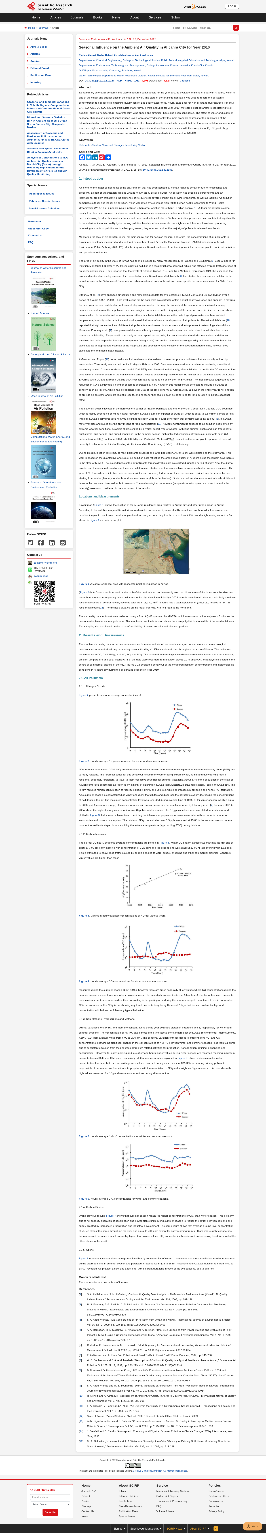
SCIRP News (174, 1528)
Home (36, 17)
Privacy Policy (216, 1511)
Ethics (122, 1491)
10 (228, 320)
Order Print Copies (167, 1496)
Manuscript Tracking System (172, 1491)
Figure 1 (99, 504)
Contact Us (35, 235)
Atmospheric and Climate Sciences (51, 354)
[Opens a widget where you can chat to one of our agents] (252, 1526)
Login (232, 6)
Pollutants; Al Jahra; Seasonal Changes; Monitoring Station (112, 145)
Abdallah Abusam (124, 55)
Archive (35, 61)
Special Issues (127, 1516)
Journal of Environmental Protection (99, 39)
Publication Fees (40, 75)
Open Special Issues (41, 193)
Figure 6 (182, 1058)
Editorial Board (39, 68)
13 (81, 1421)
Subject (85, 1496)
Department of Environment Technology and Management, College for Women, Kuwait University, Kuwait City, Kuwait (146, 65)
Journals (77, 17)
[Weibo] (63, 542)
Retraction (214, 1506)
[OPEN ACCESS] (194, 6)
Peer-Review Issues (130, 1506)
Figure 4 (164, 842)
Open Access (215, 1491)
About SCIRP (129, 1485)
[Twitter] (30, 542)
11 (107, 359)
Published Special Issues (44, 201)
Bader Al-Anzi (105, 55)
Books (97, 17)
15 (81, 1441)
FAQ (30, 242)
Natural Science (40, 313)
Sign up (117, 1528)
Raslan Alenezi (87, 55)
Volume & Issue (165, 1511)
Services (155, 17)
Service (162, 1485)
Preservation (215, 1501)
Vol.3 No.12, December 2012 (139, 39)
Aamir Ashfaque (144, 55)
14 (81, 1431)
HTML (128, 80)
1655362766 (41, 576)
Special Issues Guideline (44, 208)
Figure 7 (111, 1215)
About (134, 17)
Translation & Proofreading (171, 1501)
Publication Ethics (218, 1496)
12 (101, 607)
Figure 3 (95, 815)
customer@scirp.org (45, 562)
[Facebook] (41, 542)
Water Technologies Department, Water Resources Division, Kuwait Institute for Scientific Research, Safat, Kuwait (143, 75)
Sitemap (86, 1506)
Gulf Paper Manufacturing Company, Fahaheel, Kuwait (110, 70)
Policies (214, 1485)
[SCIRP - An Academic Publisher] (49, 6)
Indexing (35, 82)
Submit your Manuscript (144, 1528)
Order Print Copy (38, 228)
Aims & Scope (39, 46)
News (116, 17)
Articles (55, 17)
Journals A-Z (88, 1491)
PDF (119, 80)
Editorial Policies (128, 1496)
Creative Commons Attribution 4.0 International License (160, 1471)
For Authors (125, 1501)
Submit (176, 17)
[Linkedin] (52, 542)
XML (137, 80)
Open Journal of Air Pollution (47, 395)
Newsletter (34, 221)
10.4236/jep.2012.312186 (100, 80)
